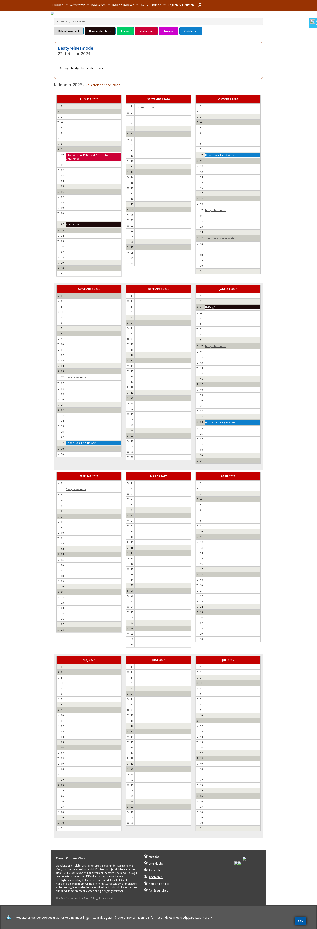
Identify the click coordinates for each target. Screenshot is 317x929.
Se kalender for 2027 (102, 85)
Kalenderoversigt (68, 30)
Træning (168, 30)
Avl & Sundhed (151, 5)
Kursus (125, 30)
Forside (62, 21)
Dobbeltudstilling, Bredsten (221, 422)
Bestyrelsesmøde (146, 106)
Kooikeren (98, 5)
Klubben (57, 5)
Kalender (79, 21)
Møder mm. (146, 30)
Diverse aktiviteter (100, 30)
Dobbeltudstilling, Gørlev (219, 154)
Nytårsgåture (212, 307)
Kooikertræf (73, 224)
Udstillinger (191, 30)
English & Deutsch (181, 5)
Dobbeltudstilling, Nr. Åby (81, 442)
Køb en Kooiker (123, 5)
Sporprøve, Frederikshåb (220, 238)
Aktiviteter (77, 5)
